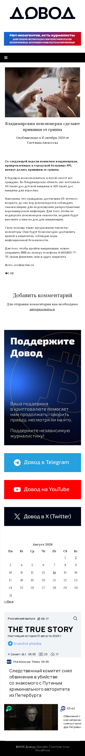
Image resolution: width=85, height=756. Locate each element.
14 (54, 572)
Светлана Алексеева (42, 143)
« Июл (8, 601)
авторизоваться (42, 309)
